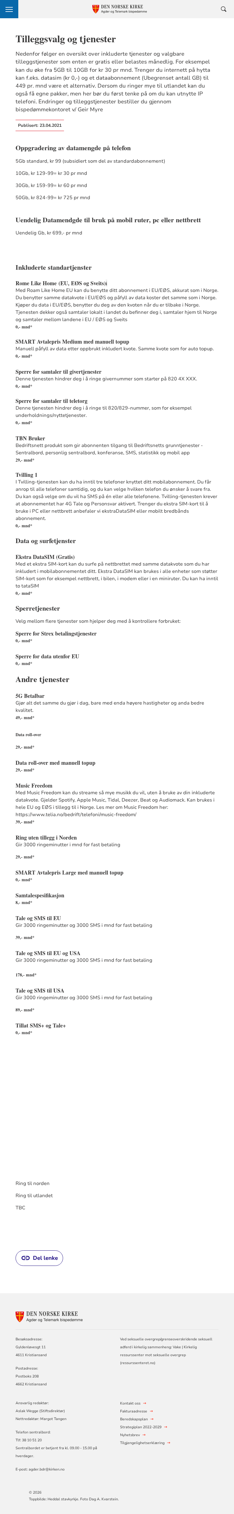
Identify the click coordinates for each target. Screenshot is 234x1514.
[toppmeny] (9, 9)
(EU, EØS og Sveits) (82, 283)
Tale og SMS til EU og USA (48, 953)
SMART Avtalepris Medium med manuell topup (72, 341)
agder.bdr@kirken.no (47, 1469)
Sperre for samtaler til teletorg (51, 401)
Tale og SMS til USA (40, 990)
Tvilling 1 (27, 475)
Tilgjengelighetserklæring (142, 1442)
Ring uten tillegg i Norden (46, 837)
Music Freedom (34, 785)
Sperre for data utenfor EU (47, 656)
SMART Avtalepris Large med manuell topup (69, 872)
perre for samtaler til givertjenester (60, 372)
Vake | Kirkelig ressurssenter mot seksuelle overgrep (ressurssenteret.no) (158, 1355)
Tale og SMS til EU (38, 918)
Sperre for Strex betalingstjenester (56, 633)
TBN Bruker (30, 438)
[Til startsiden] (49, 1316)
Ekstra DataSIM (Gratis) (45, 557)
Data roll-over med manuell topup (55, 763)
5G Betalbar (30, 696)
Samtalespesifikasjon (40, 895)
